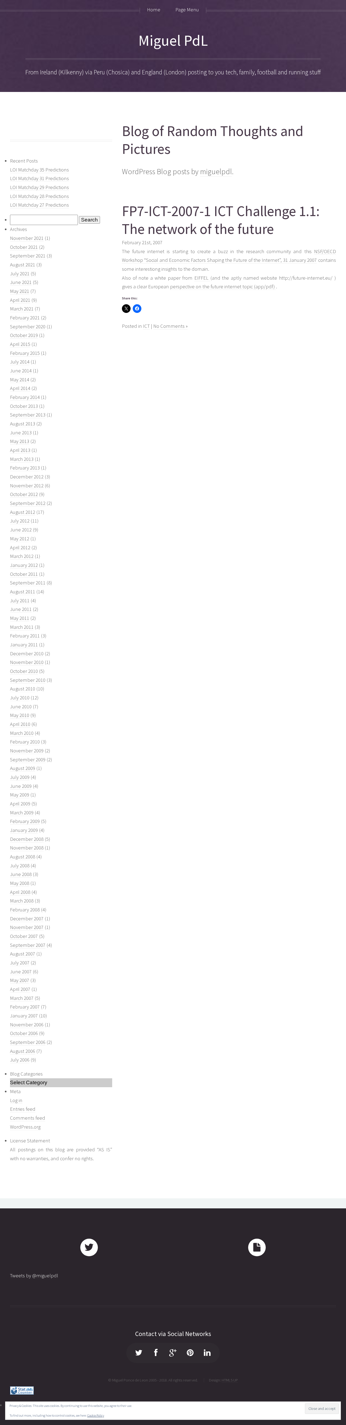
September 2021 (27, 256)
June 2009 (21, 786)
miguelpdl (216, 171)
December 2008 (27, 839)
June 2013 (21, 432)
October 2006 (24, 1033)
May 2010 (19, 715)
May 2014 (19, 379)
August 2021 (22, 265)
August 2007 (22, 954)
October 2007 (24, 936)
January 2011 (24, 645)
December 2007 (27, 918)
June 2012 (21, 530)
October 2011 (24, 574)
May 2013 (19, 441)
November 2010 (27, 662)
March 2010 (22, 733)
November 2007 (27, 927)
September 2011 (27, 583)
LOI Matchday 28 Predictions (39, 196)
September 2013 (27, 415)
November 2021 (27, 238)
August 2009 (22, 768)
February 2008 (25, 910)
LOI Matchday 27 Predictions (39, 205)
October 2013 (24, 406)
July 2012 (19, 521)
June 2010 (21, 706)
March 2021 (22, 309)
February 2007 (25, 1007)
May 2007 (19, 980)
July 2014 (19, 362)
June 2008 (21, 874)
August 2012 (22, 512)
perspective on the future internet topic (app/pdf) (223, 286)
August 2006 (22, 1051)
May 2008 (19, 883)
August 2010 (22, 689)
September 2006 (27, 1042)
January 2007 (24, 1016)
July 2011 (19, 600)
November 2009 (27, 751)
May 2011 (19, 618)
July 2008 (19, 865)
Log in (16, 1100)
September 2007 (27, 945)
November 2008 (27, 848)
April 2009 (20, 804)
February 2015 (25, 353)
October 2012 (24, 494)
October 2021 (24, 247)
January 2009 (24, 830)
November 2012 (27, 485)
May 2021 (19, 291)
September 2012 (27, 503)
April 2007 (20, 989)
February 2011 (25, 636)
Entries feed (22, 1109)
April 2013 (20, 450)
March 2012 (22, 556)
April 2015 (20, 344)
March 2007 (22, 998)
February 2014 (25, 397)
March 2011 (22, 627)
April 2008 (20, 892)
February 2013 (25, 468)
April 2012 (20, 547)
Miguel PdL (173, 40)
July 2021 (19, 273)
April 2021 (20, 300)
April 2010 (20, 724)
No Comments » (170, 326)
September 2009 (27, 759)
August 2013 (22, 424)
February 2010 (25, 742)
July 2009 (19, 777)
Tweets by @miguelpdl (34, 1275)
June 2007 (21, 971)
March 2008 (22, 901)
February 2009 (25, 821)
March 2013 (22, 459)
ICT (146, 326)
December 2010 (27, 653)
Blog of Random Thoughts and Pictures (212, 140)
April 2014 (20, 388)
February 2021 (25, 318)
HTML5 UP (230, 1380)
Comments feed (27, 1118)
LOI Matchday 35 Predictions (39, 170)
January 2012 (24, 565)
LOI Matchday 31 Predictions (39, 178)
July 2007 (19, 963)
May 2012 (19, 538)
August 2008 (22, 857)
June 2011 (21, 609)
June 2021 (21, 282)
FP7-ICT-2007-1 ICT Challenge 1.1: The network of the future (221, 220)
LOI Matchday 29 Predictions (39, 187)
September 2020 (27, 326)
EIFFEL (202, 278)
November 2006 (27, 1024)
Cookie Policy (95, 1415)
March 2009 (22, 812)
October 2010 (24, 671)
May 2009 (19, 795)
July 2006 (19, 1060)
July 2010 (19, 698)
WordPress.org (25, 1127)
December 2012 (27, 477)
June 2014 (21, 371)
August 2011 (22, 591)
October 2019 (24, 335)
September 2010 (27, 680)
